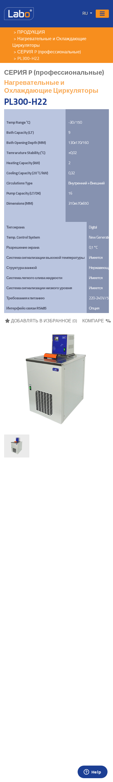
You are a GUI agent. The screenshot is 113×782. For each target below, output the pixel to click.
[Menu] (102, 14)
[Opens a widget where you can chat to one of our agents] (92, 772)
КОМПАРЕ (93, 320)
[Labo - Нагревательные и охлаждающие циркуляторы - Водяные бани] (19, 13)
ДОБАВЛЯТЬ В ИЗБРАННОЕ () (43, 320)
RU (85, 13)
